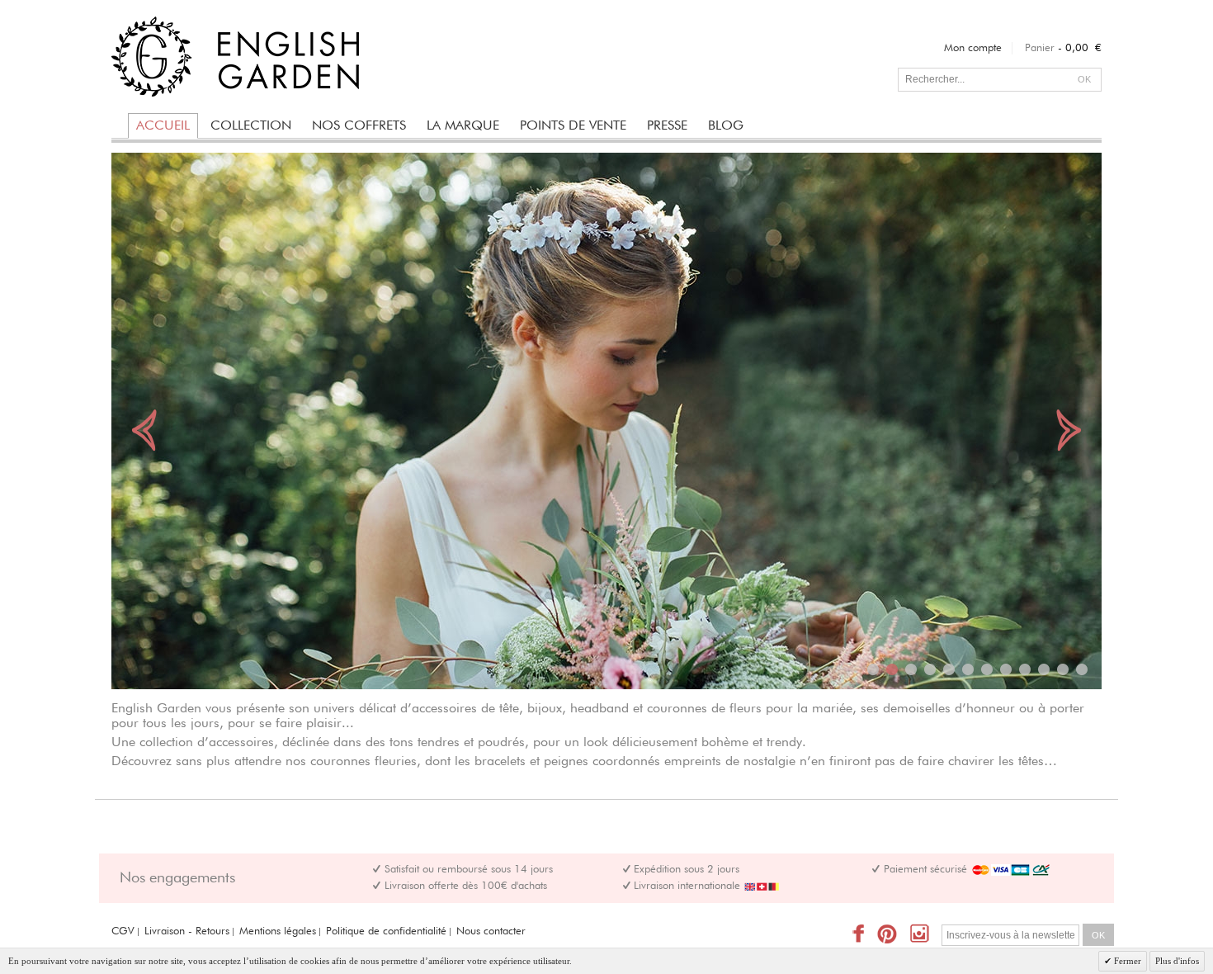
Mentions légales (277, 931)
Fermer (1126, 961)
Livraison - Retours (186, 931)
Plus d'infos (1177, 961)
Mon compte (973, 48)
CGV (123, 931)
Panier (1040, 48)
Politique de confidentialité (386, 931)
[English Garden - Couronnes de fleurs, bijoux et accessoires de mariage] (235, 57)
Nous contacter (491, 931)
